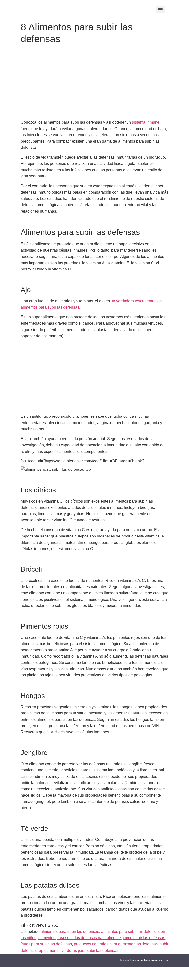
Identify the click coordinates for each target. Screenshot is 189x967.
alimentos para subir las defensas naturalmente (79, 938)
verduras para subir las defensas (90, 950)
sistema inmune (145, 122)
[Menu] (160, 9)
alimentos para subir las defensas (70, 931)
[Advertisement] (94, 83)
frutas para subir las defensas (46, 944)
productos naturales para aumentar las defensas (116, 944)
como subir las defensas (144, 938)
